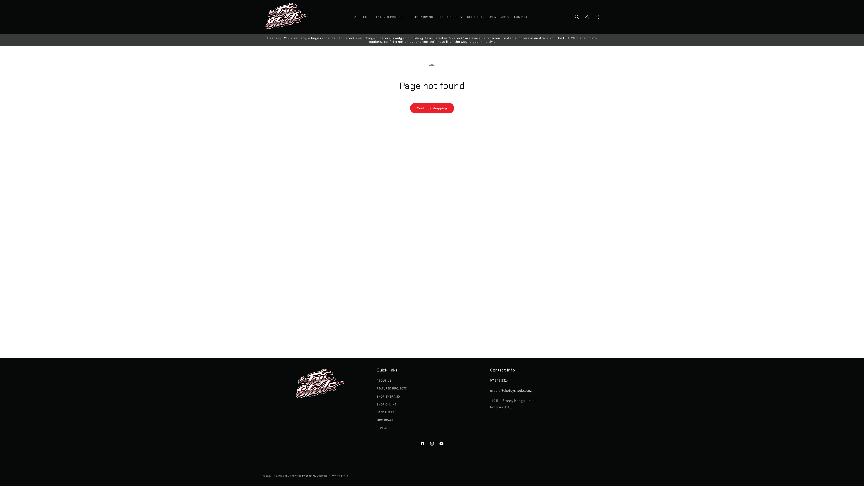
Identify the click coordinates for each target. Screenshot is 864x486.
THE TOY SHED (280, 475)
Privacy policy (340, 475)
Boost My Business (316, 475)
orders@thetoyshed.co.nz (511, 390)
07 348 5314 (499, 380)
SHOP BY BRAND (388, 396)
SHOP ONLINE (386, 404)
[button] (450, 17)
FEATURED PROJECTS (392, 388)
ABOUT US (384, 380)
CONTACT (383, 428)
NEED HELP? (385, 412)
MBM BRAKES (386, 420)
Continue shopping (432, 108)
